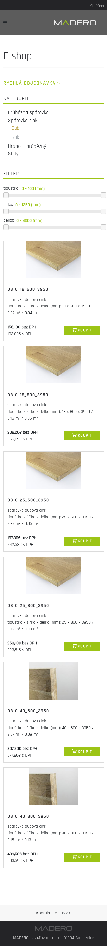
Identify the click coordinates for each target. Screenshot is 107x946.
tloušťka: (11, 188)
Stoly (13, 154)
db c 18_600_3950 (27, 289)
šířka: (8, 204)
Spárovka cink (22, 120)
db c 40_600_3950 (28, 711)
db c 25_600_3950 (28, 500)
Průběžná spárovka (28, 112)
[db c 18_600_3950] (54, 259)
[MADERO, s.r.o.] (79, 23)
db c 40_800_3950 (28, 816)
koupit (85, 330)
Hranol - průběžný (27, 146)
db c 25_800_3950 (28, 605)
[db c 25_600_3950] (54, 470)
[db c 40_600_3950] (54, 681)
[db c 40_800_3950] (54, 786)
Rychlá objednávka (29, 83)
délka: (8, 220)
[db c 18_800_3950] (54, 364)
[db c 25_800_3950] (54, 575)
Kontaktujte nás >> (53, 913)
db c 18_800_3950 (27, 394)
